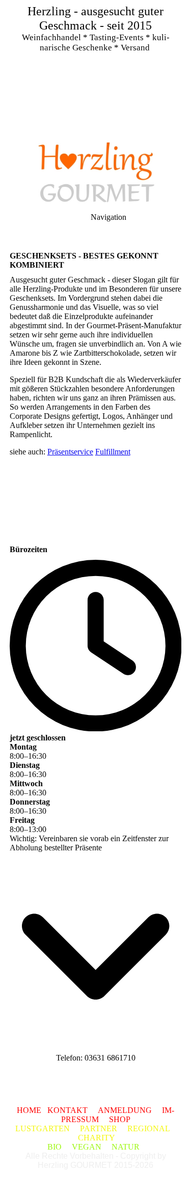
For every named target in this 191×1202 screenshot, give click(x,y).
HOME (29, 1110)
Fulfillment (112, 451)
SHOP (119, 1119)
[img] (95, 71)
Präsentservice (70, 451)
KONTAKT (67, 1110)
